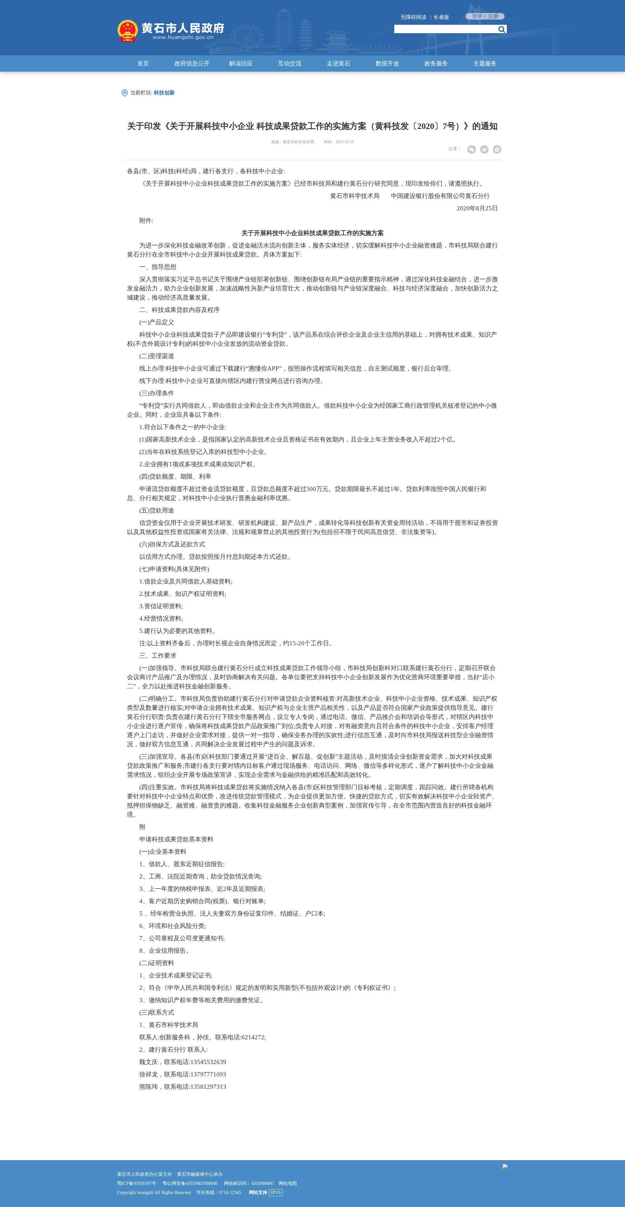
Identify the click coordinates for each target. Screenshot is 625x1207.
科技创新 (164, 92)
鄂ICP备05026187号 (136, 1183)
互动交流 (289, 63)
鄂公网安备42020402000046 (190, 1183)
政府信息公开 (192, 63)
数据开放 (387, 63)
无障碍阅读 (413, 17)
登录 (477, 16)
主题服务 (485, 63)
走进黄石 (338, 63)
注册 (493, 16)
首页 (143, 63)
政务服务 (436, 63)
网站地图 (288, 1183)
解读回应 (241, 63)
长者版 (441, 17)
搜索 (501, 29)
